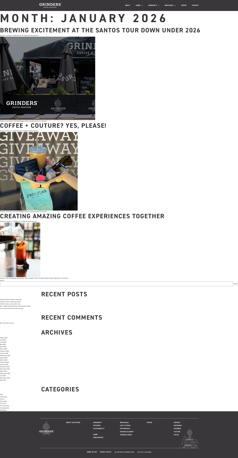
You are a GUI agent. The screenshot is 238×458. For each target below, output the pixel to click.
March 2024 (3, 371)
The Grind (17, 121)
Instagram (178, 425)
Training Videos (126, 435)
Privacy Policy (105, 452)
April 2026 (3, 347)
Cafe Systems (125, 425)
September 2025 (5, 356)
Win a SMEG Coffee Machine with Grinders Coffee (15, 306)
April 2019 (3, 380)
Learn (138, 5)
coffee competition (30, 121)
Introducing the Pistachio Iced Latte (11, 299)
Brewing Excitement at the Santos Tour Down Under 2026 (100, 30)
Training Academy (127, 432)
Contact (195, 5)
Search (2, 280)
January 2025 (4, 364)
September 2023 (5, 373)
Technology (3, 401)
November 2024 (5, 369)
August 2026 (4, 338)
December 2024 (5, 367)
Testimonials (125, 428)
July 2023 (3, 376)
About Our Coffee (73, 422)
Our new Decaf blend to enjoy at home (11, 308)
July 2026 (3, 340)
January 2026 (4, 353)
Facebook (177, 428)
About (127, 5)
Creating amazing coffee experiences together (82, 216)
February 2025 (4, 362)
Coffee (183, 5)
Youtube (177, 432)
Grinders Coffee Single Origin (48, 278)
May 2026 (3, 344)
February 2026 (4, 351)
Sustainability (98, 428)
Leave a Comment (41, 121)
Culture (2, 399)
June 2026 (3, 342)
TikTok (176, 435)
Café (1, 394)
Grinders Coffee (33, 278)
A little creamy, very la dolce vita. (10, 304)
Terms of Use (92, 452)
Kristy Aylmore (33, 35)
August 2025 (4, 358)
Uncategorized (4, 408)
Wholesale (169, 5)
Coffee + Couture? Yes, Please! (53, 126)
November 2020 (5, 378)
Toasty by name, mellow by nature (10, 302)
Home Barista (98, 437)
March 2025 (3, 360)
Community (152, 5)
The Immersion (4, 406)
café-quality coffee (22, 278)
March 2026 (3, 349)
